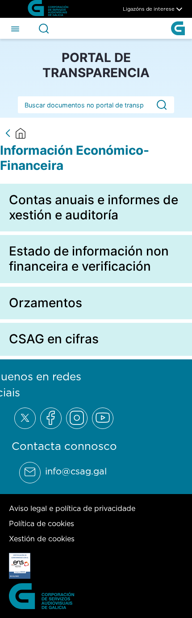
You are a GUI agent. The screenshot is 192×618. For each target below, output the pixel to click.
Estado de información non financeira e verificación (89, 258)
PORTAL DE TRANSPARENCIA (96, 65)
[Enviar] (162, 105)
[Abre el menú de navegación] (15, 28)
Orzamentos (45, 302)
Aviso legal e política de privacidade (72, 508)
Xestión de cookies (42, 539)
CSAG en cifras (54, 338)
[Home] (20, 133)
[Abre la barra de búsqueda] (44, 28)
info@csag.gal (76, 471)
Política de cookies (41, 523)
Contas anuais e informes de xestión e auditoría (93, 207)
